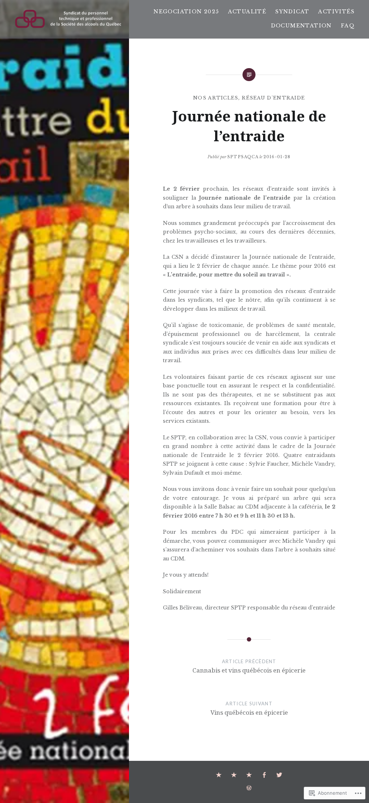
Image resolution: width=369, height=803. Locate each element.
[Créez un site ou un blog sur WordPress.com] (249, 788)
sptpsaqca (242, 156)
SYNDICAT (292, 11)
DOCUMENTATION (301, 25)
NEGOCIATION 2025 (186, 11)
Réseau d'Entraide (273, 98)
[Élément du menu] (233, 775)
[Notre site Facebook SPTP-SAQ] (264, 775)
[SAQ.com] (218, 775)
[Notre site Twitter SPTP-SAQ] (279, 775)
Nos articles (216, 98)
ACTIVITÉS (336, 11)
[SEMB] (249, 775)
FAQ (348, 25)
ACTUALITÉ (247, 11)
